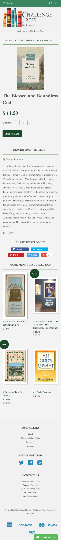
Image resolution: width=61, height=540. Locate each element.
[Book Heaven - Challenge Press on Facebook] (30, 463)
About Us (31, 446)
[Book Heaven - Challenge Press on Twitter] (21, 463)
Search (30, 433)
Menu (10, 3)
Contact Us (30, 442)
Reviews (39, 149)
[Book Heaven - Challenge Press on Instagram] (39, 463)
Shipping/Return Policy (30, 437)
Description (22, 149)
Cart (55, 3)
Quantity (7, 122)
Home (8, 40)
